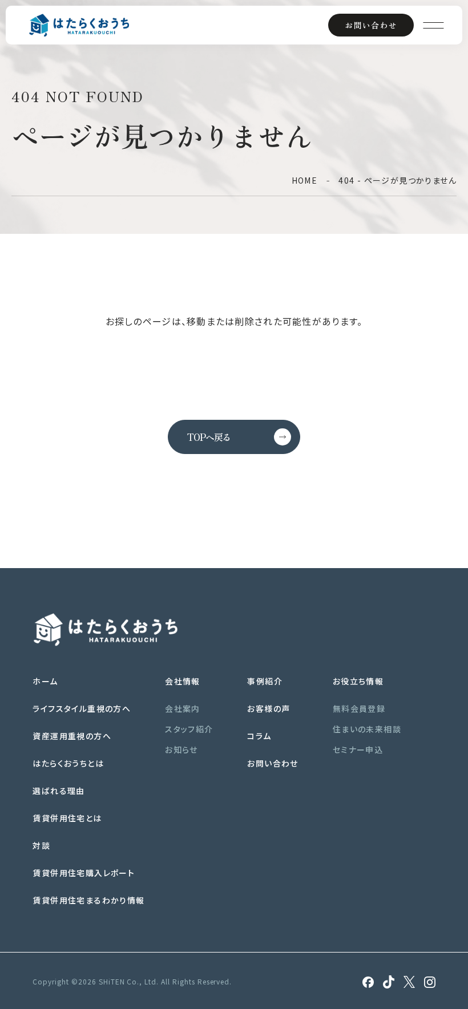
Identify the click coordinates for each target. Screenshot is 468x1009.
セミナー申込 (358, 749)
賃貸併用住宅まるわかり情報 (88, 900)
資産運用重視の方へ (72, 735)
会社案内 (182, 708)
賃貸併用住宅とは (67, 818)
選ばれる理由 (58, 790)
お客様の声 (268, 708)
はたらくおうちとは (68, 763)
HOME (305, 180)
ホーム (45, 681)
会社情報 (182, 681)
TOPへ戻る (209, 437)
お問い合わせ (371, 25)
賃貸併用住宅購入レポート (84, 872)
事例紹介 (265, 681)
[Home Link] (79, 25)
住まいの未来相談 (367, 729)
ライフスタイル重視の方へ (82, 708)
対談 (41, 845)
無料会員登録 (359, 708)
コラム (259, 735)
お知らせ (181, 749)
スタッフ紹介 (189, 729)
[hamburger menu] (433, 25)
